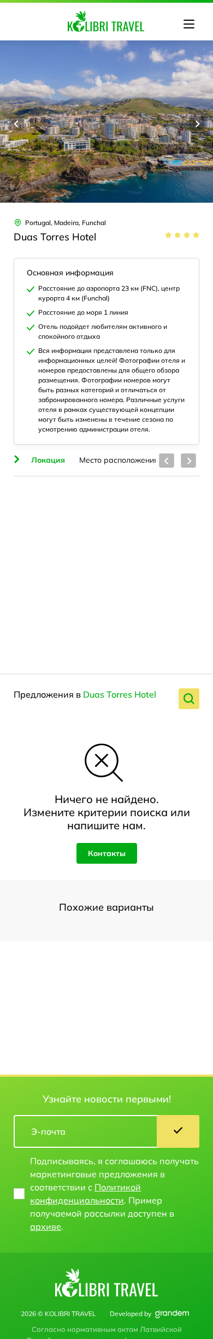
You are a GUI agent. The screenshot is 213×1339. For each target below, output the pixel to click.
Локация (48, 460)
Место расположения (118, 460)
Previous (16, 123)
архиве (45, 1226)
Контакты (107, 853)
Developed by (130, 1313)
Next (197, 123)
